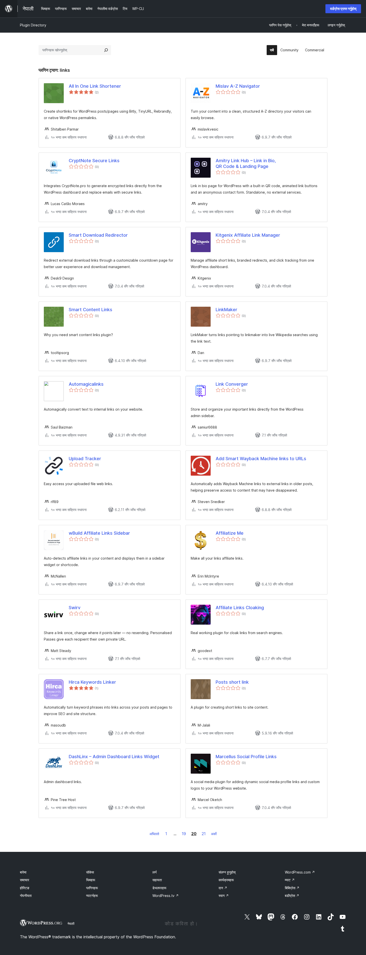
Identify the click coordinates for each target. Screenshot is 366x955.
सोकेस (90, 872)
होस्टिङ (24, 888)
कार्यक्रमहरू (226, 880)
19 (184, 833)
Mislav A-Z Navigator (238, 86)
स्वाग (224, 895)
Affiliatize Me (230, 533)
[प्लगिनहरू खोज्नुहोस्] (106, 50)
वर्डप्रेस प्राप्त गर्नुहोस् (343, 8)
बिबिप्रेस (292, 888)
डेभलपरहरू (159, 888)
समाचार (24, 880)
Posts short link (232, 682)
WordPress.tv (165, 895)
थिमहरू (90, 880)
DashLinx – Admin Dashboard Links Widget (114, 756)
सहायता (157, 880)
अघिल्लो (154, 834)
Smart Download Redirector (98, 235)
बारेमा (23, 872)
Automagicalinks (86, 384)
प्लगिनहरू (92, 888)
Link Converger (232, 384)
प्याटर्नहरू (92, 895)
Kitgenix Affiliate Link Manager (248, 235)
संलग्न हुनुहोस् (227, 872)
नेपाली (70, 924)
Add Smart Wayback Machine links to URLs (261, 458)
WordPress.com (300, 872)
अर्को (214, 834)
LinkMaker (226, 309)
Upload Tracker (85, 458)
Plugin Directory (33, 25)
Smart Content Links (90, 309)
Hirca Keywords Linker (92, 682)
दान (223, 888)
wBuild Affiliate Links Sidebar (99, 533)
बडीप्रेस (292, 895)
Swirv (74, 607)
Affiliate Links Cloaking (240, 607)
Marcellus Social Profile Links (246, 756)
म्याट (290, 880)
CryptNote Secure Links (94, 160)
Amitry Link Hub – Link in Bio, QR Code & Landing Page (246, 163)
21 (204, 833)
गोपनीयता (26, 895)
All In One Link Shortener (95, 86)
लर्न (154, 872)
